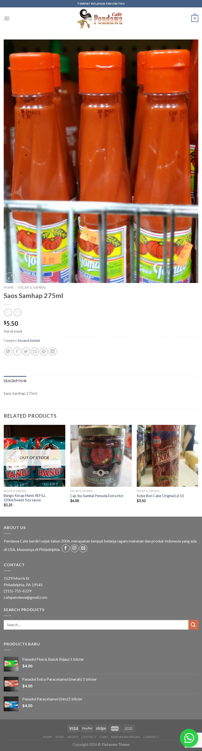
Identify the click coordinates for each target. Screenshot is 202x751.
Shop (59, 737)
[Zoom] (10, 277)
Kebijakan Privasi (125, 737)
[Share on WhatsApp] (8, 351)
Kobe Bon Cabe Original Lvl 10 (160, 496)
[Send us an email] (83, 548)
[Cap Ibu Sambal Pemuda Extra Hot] (101, 456)
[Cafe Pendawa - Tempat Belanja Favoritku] (101, 18)
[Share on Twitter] (26, 351)
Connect (151, 737)
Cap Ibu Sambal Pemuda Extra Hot (96, 496)
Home (9, 287)
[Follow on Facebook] (66, 548)
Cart (104, 737)
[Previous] (4, 470)
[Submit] (193, 625)
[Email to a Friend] (35, 351)
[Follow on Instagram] (74, 548)
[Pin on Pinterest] (44, 351)
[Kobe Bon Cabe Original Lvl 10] (167, 456)
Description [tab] (15, 381)
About (72, 737)
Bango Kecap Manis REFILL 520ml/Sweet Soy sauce (25, 497)
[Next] (198, 470)
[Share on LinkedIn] (53, 351)
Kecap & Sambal (32, 287)
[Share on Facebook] (17, 351)
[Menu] (7, 18)
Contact (89, 737)
